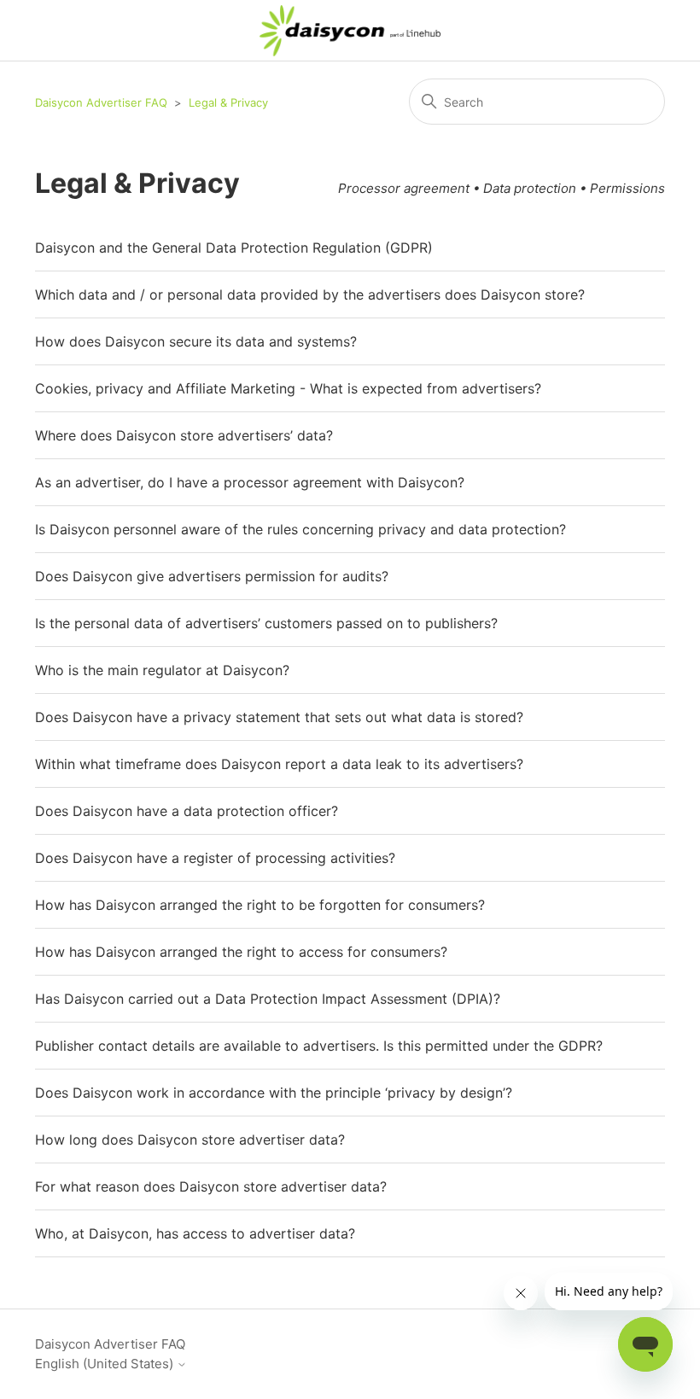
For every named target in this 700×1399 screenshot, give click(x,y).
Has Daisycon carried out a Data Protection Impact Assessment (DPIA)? (267, 998)
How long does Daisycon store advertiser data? (190, 1139)
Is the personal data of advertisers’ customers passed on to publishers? (266, 623)
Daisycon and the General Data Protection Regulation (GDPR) (234, 247)
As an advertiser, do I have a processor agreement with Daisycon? (249, 482)
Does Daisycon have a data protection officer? (186, 810)
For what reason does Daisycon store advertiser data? (211, 1186)
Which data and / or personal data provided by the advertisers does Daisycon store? (310, 294)
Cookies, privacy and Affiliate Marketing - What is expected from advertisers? (288, 388)
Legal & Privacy (228, 102)
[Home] (350, 30)
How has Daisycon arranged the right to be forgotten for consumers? (260, 904)
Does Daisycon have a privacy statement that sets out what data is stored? (279, 717)
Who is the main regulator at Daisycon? (162, 670)
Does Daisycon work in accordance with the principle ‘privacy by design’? (273, 1092)
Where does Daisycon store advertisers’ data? (184, 435)
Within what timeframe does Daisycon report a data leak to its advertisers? (279, 763)
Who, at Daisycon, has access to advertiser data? (195, 1233)
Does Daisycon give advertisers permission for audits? (211, 576)
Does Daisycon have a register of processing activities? (215, 857)
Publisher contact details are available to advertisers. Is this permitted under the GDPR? (319, 1045)
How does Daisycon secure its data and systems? (196, 341)
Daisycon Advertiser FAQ (101, 102)
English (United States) (106, 1363)
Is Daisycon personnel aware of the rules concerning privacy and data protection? (300, 529)
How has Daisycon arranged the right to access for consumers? (241, 951)
